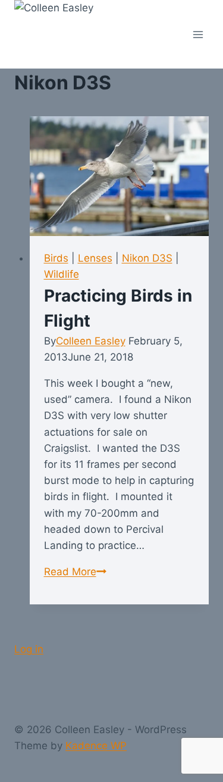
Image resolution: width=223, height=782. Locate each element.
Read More (75, 572)
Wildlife (61, 274)
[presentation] (119, 176)
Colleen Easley (90, 341)
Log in (28, 649)
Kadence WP (96, 746)
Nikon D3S (147, 258)
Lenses (95, 258)
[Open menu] (198, 34)
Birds (56, 258)
